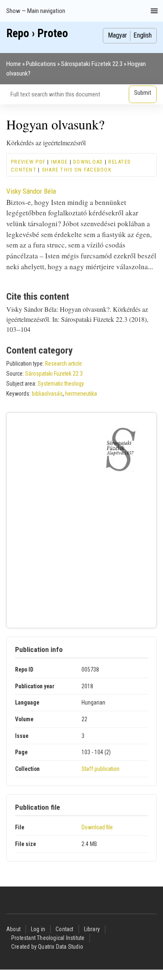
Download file (97, 827)
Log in (38, 929)
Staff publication (101, 768)
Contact (64, 929)
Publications (41, 64)
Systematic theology (61, 383)
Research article (63, 363)
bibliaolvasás (47, 393)
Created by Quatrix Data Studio (47, 946)
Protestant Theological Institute (47, 938)
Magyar (117, 35)
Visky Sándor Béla (31, 191)
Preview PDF (28, 162)
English (142, 35)
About (13, 929)
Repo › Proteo (37, 33)
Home (13, 64)
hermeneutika (81, 393)
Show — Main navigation (35, 11)
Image (59, 162)
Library (92, 929)
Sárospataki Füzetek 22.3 (91, 64)
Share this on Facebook (77, 170)
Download (88, 162)
